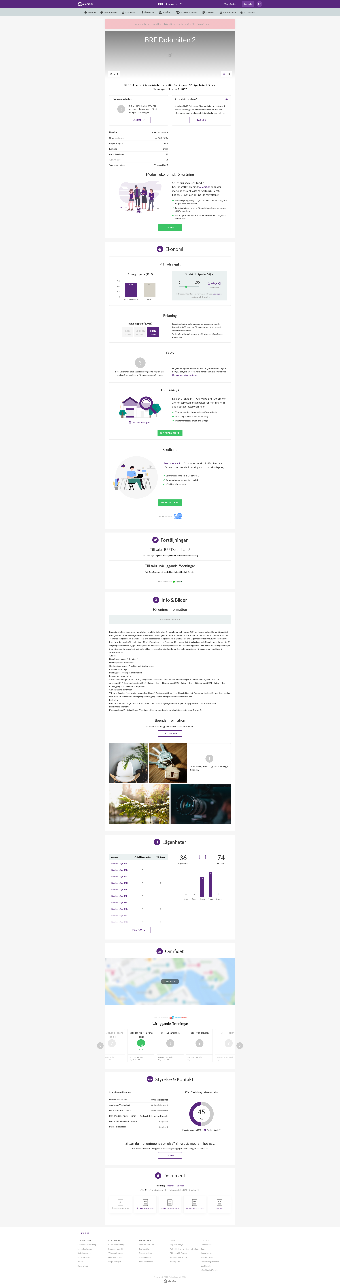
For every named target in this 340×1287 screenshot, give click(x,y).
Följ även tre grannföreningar (151, 661)
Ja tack (170, 669)
